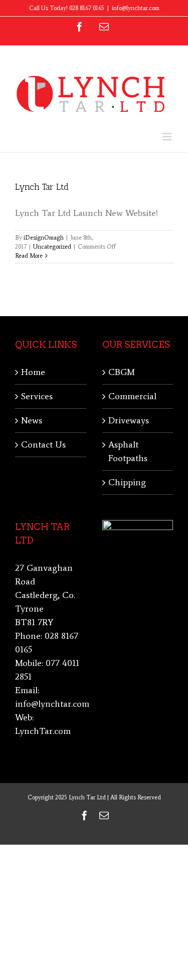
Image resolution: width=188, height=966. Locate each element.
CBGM (121, 372)
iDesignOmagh (44, 237)
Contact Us (43, 444)
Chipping (127, 482)
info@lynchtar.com (135, 8)
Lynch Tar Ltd (42, 186)
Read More (29, 255)
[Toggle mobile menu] (167, 136)
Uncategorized (52, 246)
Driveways (128, 420)
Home (33, 372)
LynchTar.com (43, 730)
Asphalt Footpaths (127, 451)
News (31, 420)
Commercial (132, 396)
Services (37, 396)
